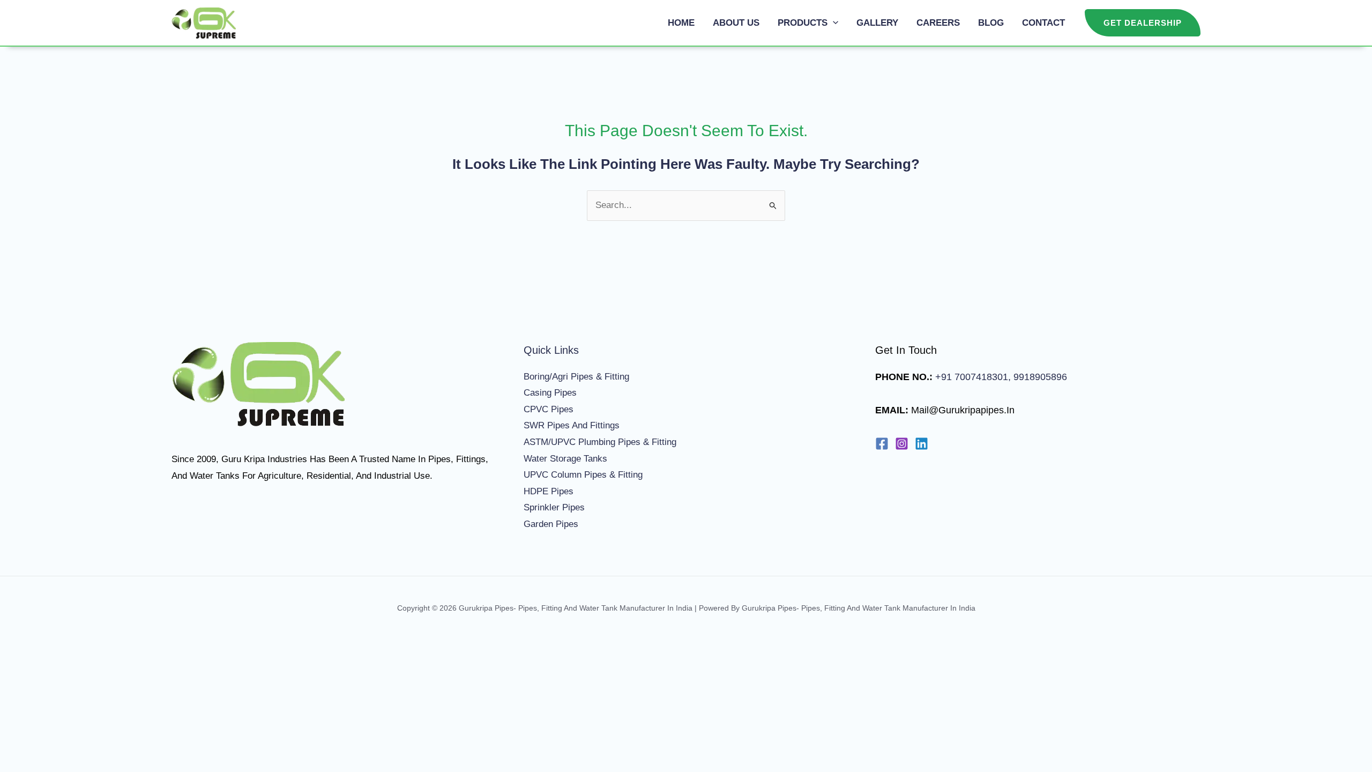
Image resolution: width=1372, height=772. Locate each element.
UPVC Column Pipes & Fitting (583, 475)
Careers (938, 23)
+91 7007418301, (973, 377)
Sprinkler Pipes (554, 507)
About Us (736, 23)
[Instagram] (901, 443)
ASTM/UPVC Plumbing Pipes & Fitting (600, 442)
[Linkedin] (921, 443)
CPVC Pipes (548, 409)
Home (681, 23)
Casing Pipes (550, 393)
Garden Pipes (551, 524)
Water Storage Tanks (565, 459)
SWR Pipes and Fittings (572, 425)
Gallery (877, 23)
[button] (832, 23)
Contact (1043, 23)
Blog (991, 23)
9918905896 (1039, 377)
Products (802, 23)
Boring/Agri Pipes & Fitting (576, 377)
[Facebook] (882, 443)
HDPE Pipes (548, 491)
